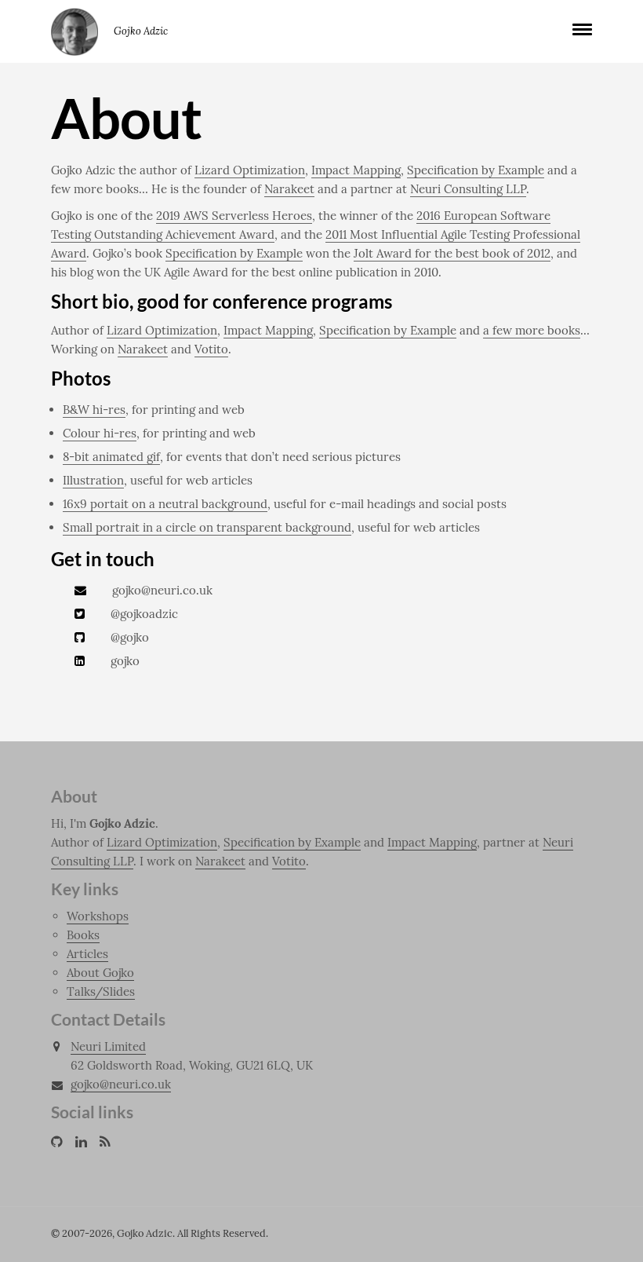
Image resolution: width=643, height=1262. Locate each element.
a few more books (531, 330)
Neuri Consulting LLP (468, 188)
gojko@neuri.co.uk (162, 590)
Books (83, 934)
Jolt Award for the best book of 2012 (452, 253)
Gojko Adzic (74, 31)
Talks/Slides (101, 991)
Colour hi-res (99, 433)
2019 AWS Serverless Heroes (234, 215)
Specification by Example (475, 170)
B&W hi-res (94, 409)
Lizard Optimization (249, 170)
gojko (125, 660)
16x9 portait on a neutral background (165, 503)
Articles (87, 953)
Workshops (98, 916)
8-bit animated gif (111, 456)
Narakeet (289, 188)
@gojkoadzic (144, 613)
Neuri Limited (108, 1046)
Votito (211, 349)
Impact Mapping (356, 170)
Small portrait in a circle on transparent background (207, 527)
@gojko (130, 637)
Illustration (93, 480)
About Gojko (100, 972)
